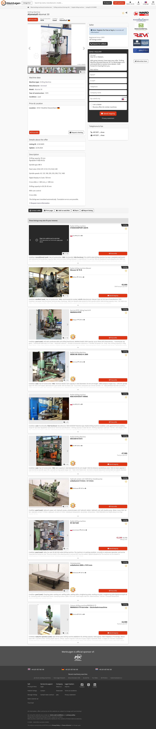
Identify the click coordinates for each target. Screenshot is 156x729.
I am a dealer (97, 104)
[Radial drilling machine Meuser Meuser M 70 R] (49, 282)
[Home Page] (28, 7)
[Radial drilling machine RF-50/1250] (49, 535)
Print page (49, 210)
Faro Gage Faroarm (59, 678)
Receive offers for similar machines (105, 107)
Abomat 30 (38, 89)
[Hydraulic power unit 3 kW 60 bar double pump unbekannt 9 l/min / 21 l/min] (49, 493)
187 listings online (95, 40)
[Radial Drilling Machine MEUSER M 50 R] (49, 451)
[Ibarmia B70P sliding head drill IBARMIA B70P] (49, 324)
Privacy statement (108, 118)
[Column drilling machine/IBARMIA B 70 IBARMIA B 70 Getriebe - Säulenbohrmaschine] (49, 620)
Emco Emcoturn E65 (74, 678)
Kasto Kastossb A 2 (116, 678)
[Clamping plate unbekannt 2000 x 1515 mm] (49, 577)
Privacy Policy (56, 725)
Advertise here (141, 61)
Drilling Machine (45, 82)
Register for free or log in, (106, 30)
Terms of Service (66, 725)
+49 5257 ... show (98, 132)
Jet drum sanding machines (42, 678)
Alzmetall (43, 86)
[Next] (84, 48)
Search (108, 3)
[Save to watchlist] (123, 13)
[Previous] (30, 48)
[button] (153, 3)
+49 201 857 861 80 (37, 669)
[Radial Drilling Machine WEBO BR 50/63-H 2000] (49, 367)
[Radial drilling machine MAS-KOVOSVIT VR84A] (49, 409)
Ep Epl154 (86, 678)
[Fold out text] (78, 263)
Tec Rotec (95, 678)
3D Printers (104, 678)
